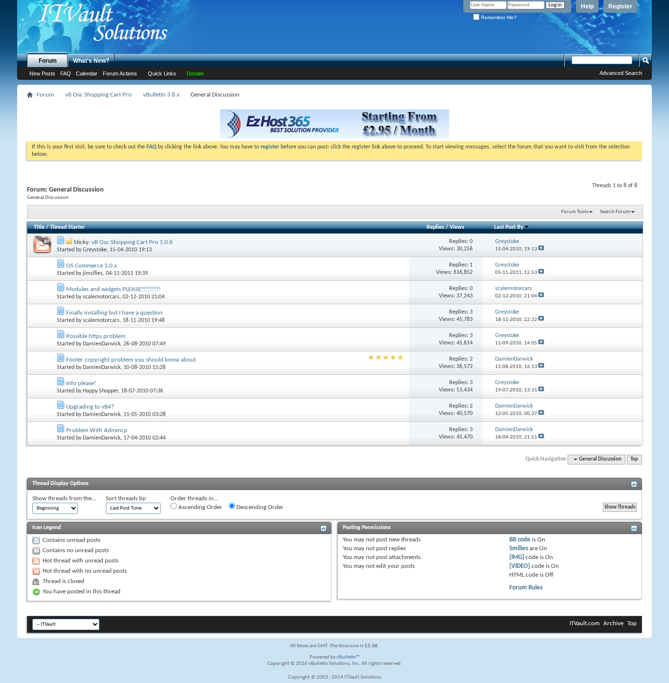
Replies (435, 227)
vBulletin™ (348, 657)
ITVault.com (584, 623)
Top (634, 459)
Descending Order (259, 507)
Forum (48, 60)
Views (457, 227)
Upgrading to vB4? (90, 407)
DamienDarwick (101, 344)
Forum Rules (526, 588)
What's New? (91, 60)
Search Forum (615, 212)
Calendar (86, 73)
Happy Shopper (100, 391)
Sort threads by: (126, 498)
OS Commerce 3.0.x (91, 266)
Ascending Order (199, 507)
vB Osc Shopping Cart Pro (98, 95)
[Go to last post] (541, 249)
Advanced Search (620, 73)
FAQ (65, 73)
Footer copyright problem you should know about (131, 360)
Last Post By (509, 227)
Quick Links (162, 73)
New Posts (42, 73)
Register (620, 6)
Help (587, 6)
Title (39, 227)
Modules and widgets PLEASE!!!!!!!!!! (113, 289)
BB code (519, 540)
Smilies (518, 548)
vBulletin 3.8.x (161, 95)
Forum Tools (574, 212)
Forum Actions (120, 73)
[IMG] (516, 557)
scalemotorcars (101, 297)
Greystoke (95, 250)
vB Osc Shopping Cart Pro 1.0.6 (132, 242)
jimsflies (93, 273)
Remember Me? (498, 17)
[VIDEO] (519, 566)
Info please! (81, 383)
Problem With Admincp (96, 430)
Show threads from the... (64, 498)
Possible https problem (95, 336)
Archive (613, 623)
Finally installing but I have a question (114, 313)
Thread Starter (67, 227)
